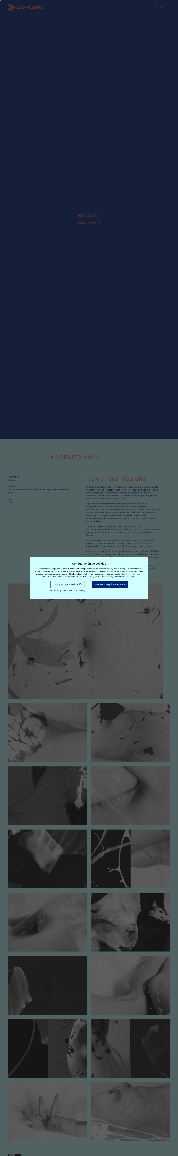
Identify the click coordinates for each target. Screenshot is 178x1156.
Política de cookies (127, 576)
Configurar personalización (67, 584)
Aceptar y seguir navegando (110, 584)
